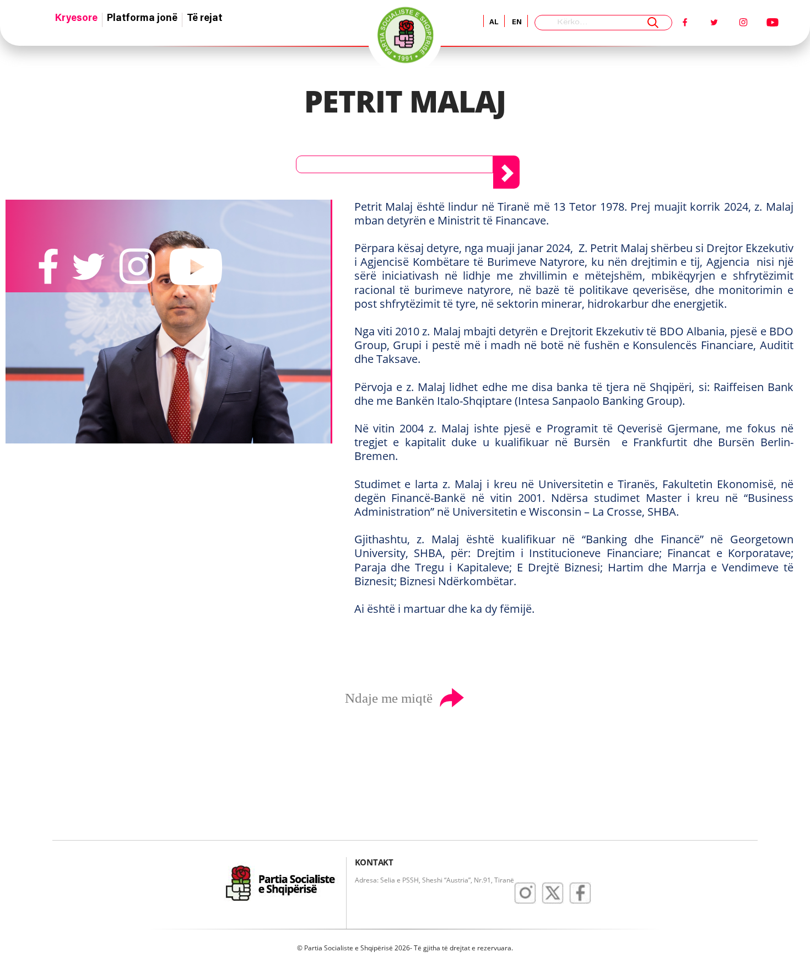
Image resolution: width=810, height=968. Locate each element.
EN (516, 22)
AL (494, 22)
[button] (394, 164)
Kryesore (76, 19)
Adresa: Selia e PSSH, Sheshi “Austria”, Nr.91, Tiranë (434, 880)
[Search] (653, 22)
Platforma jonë (142, 19)
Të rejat (205, 19)
